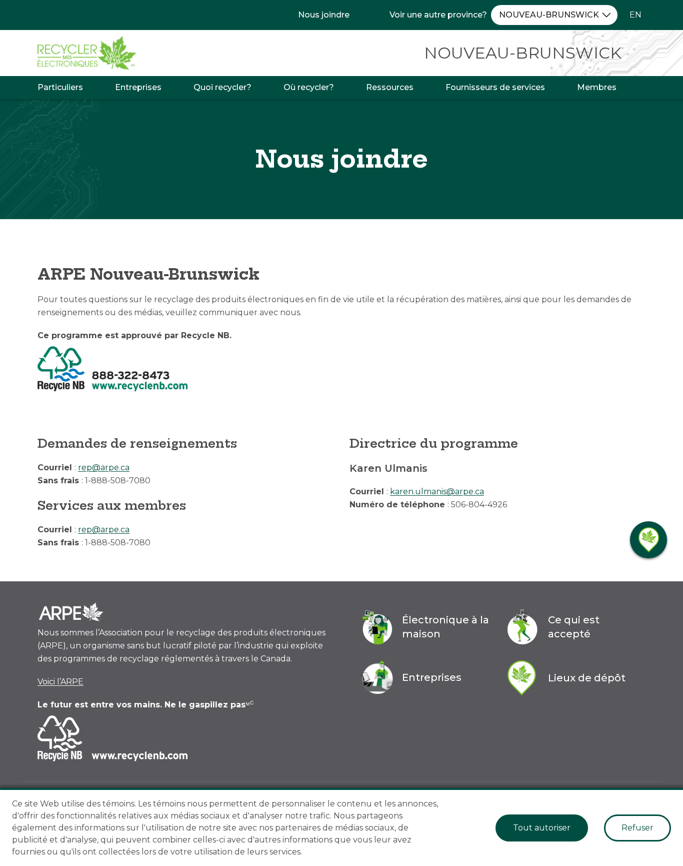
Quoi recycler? (223, 87)
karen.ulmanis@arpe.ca (437, 491)
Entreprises (138, 87)
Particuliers (60, 87)
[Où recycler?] (648, 539)
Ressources (390, 87)
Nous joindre (324, 15)
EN (636, 15)
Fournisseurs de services (495, 87)
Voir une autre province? (438, 15)
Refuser (638, 827)
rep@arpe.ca (104, 467)
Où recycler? (309, 87)
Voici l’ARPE (61, 681)
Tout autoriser (541, 827)
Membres (596, 87)
